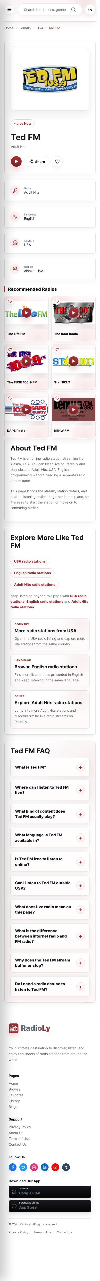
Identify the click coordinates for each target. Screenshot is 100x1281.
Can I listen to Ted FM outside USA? (43, 885)
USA (39, 28)
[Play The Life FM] (26, 313)
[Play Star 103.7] (73, 361)
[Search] (73, 9)
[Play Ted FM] (16, 161)
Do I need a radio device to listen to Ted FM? (40, 986)
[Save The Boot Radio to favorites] (57, 301)
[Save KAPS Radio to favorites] (10, 398)
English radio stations (32, 573)
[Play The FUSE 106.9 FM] (26, 361)
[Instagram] (34, 1167)
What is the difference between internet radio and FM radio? (41, 936)
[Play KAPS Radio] (26, 409)
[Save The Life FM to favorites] (10, 301)
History (14, 1101)
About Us (16, 1133)
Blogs (13, 1107)
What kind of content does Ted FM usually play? (40, 814)
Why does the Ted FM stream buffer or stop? (42, 963)
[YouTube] (55, 1167)
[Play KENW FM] (73, 409)
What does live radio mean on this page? (43, 909)
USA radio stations (30, 561)
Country (25, 28)
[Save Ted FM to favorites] (57, 161)
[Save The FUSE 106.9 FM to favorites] (10, 349)
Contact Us (17, 1144)
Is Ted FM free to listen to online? (39, 861)
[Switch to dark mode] (90, 9)
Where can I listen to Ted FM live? (42, 790)
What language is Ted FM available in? (38, 837)
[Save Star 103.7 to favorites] (57, 349)
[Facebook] (13, 1167)
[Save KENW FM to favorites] (57, 398)
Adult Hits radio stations (34, 584)
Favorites (16, 1095)
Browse (14, 1089)
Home (9, 28)
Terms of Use (19, 1138)
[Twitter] (23, 1167)
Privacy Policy (20, 1127)
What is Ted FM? (30, 767)
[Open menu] (9, 9)
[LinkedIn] (45, 1167)
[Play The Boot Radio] (73, 313)
